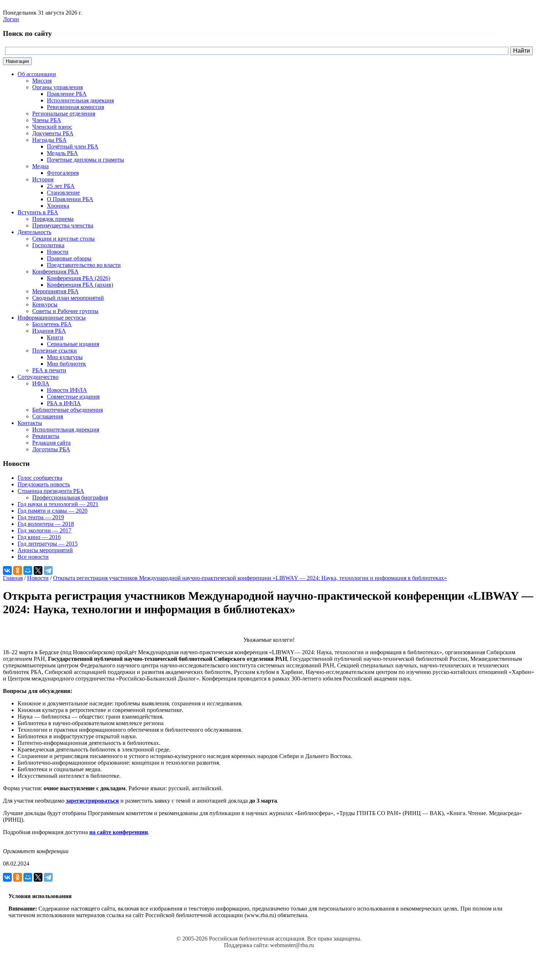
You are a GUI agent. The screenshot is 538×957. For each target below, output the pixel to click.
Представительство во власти (84, 265)
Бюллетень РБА (52, 324)
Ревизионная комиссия (75, 107)
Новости (57, 252)
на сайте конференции (118, 832)
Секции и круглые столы (63, 239)
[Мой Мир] (27, 570)
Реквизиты (45, 436)
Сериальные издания (73, 344)
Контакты (30, 423)
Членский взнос (52, 127)
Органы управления (57, 87)
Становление (63, 192)
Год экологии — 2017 (44, 530)
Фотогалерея (63, 173)
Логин (11, 19)
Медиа (40, 166)
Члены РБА (46, 120)
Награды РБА (49, 140)
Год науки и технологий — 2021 (58, 504)
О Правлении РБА (70, 199)
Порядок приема (53, 219)
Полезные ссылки (54, 350)
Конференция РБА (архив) (80, 285)
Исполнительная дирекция (80, 100)
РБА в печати (49, 370)
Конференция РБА (55, 271)
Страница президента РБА (51, 491)
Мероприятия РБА (55, 291)
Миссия (42, 81)
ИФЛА (40, 383)
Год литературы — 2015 (48, 543)
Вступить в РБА (38, 212)
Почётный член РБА (72, 146)
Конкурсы (44, 304)
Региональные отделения (63, 113)
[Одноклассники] (17, 570)
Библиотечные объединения (67, 410)
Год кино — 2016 (39, 537)
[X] (38, 570)
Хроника (58, 206)
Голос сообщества (40, 478)
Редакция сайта (51, 443)
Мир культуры (65, 357)
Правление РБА (67, 94)
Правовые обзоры (69, 258)
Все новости (33, 557)
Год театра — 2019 (41, 517)
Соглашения (47, 416)
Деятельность (34, 232)
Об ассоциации (37, 74)
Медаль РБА (62, 153)
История (42, 179)
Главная (13, 578)
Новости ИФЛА (67, 390)
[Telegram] (48, 570)
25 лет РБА (61, 186)
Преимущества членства (62, 225)
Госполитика (48, 245)
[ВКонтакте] (7, 570)
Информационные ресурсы (52, 317)
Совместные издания (73, 396)
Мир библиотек (66, 364)
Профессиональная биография (70, 497)
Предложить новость (44, 484)
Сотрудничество (38, 377)
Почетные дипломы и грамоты (85, 160)
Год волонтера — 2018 (46, 524)
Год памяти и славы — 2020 (52, 511)
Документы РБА (53, 133)
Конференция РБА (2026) (78, 278)
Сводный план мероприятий (68, 298)
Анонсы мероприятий (45, 550)
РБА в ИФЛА (64, 403)
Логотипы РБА (51, 449)
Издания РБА (49, 331)
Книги (55, 337)
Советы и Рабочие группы (65, 311)
